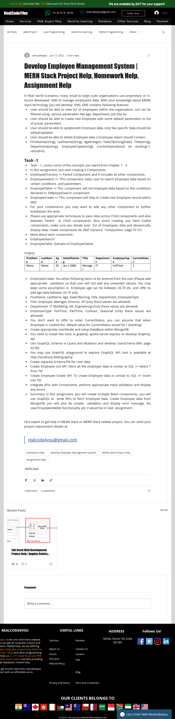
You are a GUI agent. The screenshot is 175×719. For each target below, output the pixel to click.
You (25, 13)
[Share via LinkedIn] (42, 480)
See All (164, 510)
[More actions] (149, 55)
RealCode (12, 13)
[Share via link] (51, 480)
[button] (80, 21)
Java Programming (54, 32)
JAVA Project (30, 32)
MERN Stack (32, 468)
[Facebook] (141, 641)
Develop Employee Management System (73, 452)
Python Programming (111, 32)
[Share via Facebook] (26, 480)
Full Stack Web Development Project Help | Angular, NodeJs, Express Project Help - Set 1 (29, 552)
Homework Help (35, 452)
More (133, 32)
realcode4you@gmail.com (101, 12)
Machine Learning (81, 32)
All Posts (12, 32)
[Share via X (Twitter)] (34, 480)
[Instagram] (157, 641)
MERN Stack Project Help (116, 452)
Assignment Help (36, 459)
